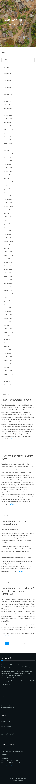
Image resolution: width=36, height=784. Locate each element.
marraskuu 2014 (8, 255)
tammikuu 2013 (8, 325)
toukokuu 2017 (8, 164)
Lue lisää (11, 439)
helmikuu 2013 (8, 322)
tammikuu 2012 (8, 367)
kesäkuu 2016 (8, 196)
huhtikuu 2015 (8, 238)
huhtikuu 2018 (8, 143)
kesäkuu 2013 (8, 308)
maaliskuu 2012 (8, 360)
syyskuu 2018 (8, 133)
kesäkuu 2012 (8, 350)
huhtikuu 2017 (8, 168)
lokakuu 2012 (7, 336)
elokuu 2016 (7, 192)
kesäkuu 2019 (8, 115)
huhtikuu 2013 (8, 315)
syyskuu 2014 (8, 262)
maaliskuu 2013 (8, 318)
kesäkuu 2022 (8, 77)
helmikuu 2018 (8, 147)
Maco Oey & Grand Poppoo (16, 399)
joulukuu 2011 (8, 371)
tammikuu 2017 (8, 178)
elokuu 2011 (7, 385)
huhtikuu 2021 (8, 91)
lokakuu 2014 (7, 259)
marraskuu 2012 (8, 332)
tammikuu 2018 (8, 150)
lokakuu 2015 (7, 220)
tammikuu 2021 (8, 94)
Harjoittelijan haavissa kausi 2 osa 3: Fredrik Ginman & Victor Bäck (17, 591)
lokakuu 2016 (7, 185)
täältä (11, 684)
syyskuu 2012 (8, 339)
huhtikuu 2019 (8, 119)
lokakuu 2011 (7, 378)
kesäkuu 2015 (8, 231)
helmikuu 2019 (8, 122)
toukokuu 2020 (8, 105)
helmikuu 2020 (8, 108)
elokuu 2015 (7, 227)
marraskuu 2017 (8, 154)
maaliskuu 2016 (8, 206)
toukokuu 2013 (8, 311)
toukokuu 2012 (8, 353)
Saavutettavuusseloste (7, 766)
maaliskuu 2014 (8, 280)
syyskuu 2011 (8, 381)
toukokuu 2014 (8, 273)
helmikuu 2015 (8, 245)
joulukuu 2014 (8, 252)
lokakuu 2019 (7, 112)
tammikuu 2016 (8, 213)
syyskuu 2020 (8, 101)
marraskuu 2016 (8, 182)
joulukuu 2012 (8, 329)
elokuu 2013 (7, 304)
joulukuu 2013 (8, 290)
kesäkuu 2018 (8, 140)
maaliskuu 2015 (8, 241)
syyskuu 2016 (8, 189)
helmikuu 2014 (8, 283)
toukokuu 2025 (8, 73)
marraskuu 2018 (8, 129)
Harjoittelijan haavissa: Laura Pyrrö (17, 457)
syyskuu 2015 (8, 224)
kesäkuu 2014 (8, 269)
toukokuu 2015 (8, 234)
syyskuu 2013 (8, 301)
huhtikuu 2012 (8, 357)
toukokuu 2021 (8, 87)
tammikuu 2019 (8, 126)
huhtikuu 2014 (8, 276)
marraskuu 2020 (8, 98)
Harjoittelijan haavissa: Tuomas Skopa (13, 522)
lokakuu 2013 (7, 297)
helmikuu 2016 (8, 210)
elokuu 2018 (7, 136)
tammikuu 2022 (8, 84)
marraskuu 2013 (8, 294)
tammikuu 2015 (8, 248)
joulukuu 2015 (8, 217)
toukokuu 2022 (8, 80)
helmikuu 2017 (8, 175)
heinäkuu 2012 (8, 346)
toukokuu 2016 (8, 199)
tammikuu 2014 (8, 287)
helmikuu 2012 (8, 364)
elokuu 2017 (7, 157)
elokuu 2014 (7, 266)
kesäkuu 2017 (8, 161)
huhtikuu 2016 (8, 203)
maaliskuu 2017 (8, 171)
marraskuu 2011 (8, 374)
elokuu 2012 (7, 343)
